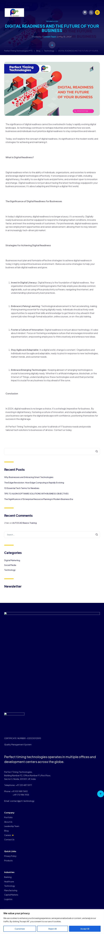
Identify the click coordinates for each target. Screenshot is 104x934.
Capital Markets (11, 894)
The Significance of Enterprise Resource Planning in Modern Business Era (38, 499)
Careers (7, 835)
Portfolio (8, 817)
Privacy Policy (10, 856)
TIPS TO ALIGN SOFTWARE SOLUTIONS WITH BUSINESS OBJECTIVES (36, 493)
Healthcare (9, 881)
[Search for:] (52, 534)
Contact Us (9, 839)
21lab (6, 522)
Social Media (10, 565)
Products (8, 860)
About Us (8, 822)
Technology (52, 21)
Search (95, 451)
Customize (20, 928)
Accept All (84, 928)
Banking (8, 877)
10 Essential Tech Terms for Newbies (21, 488)
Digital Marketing (12, 560)
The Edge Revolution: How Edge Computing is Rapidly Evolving (34, 482)
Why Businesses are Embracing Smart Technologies (28, 477)
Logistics (8, 899)
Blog (6, 830)
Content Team (49, 36)
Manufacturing (10, 890)
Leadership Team (11, 826)
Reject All (52, 928)
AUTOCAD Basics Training (24, 522)
